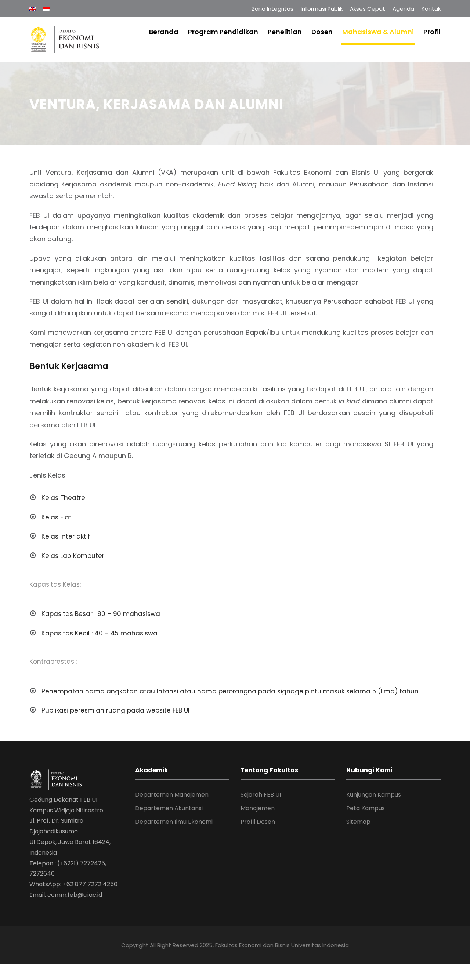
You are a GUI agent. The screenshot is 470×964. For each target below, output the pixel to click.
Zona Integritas (272, 8)
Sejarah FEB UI (261, 794)
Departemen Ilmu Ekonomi (174, 822)
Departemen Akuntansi (169, 808)
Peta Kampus (365, 808)
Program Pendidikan (223, 31)
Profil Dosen (258, 822)
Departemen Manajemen (172, 794)
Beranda (163, 31)
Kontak (431, 8)
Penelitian (285, 31)
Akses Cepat (367, 8)
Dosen (322, 31)
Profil (432, 31)
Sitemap (358, 822)
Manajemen (258, 808)
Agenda (403, 8)
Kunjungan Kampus (373, 794)
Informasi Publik (322, 8)
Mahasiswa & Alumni (378, 31)
